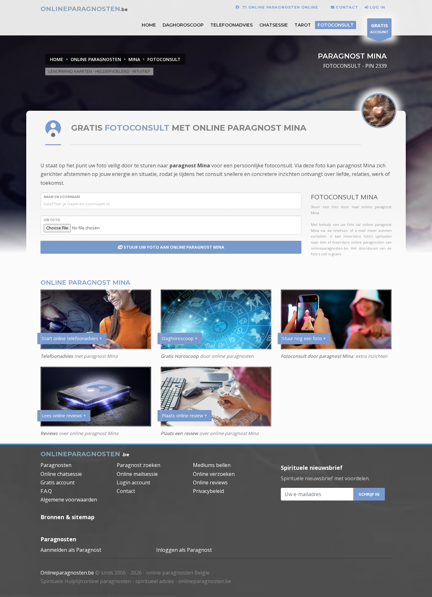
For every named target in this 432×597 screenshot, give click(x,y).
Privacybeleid (208, 491)
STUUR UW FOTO (173, 247)
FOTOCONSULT (164, 59)
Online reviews (210, 482)
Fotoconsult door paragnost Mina (317, 356)
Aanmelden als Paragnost (70, 549)
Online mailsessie (137, 473)
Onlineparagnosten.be (67, 572)
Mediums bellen (212, 465)
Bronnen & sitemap (67, 517)
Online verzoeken (214, 473)
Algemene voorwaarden (68, 499)
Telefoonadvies (231, 25)
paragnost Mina (190, 165)
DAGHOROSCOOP (183, 25)
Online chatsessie (61, 473)
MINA (134, 59)
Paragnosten (55, 465)
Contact (126, 491)
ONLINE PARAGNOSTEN (96, 59)
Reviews (49, 433)
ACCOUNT (379, 28)
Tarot (302, 25)
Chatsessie (273, 25)
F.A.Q (46, 491)
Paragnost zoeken (138, 465)
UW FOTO (52, 220)
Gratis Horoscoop (180, 356)
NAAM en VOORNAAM (62, 197)
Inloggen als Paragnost (184, 549)
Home (56, 59)
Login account (133, 482)
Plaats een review (179, 433)
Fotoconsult (336, 25)
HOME (149, 25)
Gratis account (57, 482)
